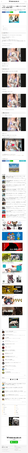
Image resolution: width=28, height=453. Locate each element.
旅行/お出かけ (5, 407)
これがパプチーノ (5, 27)
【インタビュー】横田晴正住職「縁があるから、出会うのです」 (12, 394)
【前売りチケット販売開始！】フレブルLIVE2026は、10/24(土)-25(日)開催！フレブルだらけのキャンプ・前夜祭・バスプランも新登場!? (15, 384)
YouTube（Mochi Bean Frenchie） (6, 87)
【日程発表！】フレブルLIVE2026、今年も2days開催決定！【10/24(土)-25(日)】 (14, 387)
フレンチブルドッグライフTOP (5, 449)
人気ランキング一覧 (24, 401)
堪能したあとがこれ (5, 29)
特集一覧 (25, 375)
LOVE (9, 3)
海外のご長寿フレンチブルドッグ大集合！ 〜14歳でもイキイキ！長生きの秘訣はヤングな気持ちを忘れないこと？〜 (15, 398)
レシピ (16, 407)
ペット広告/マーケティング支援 (18, 450)
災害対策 (17, 412)
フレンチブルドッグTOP (4, 3)
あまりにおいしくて (5, 28)
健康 (16, 410)
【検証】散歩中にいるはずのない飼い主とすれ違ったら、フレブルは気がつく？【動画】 (13, 155)
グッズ (4, 405)
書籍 (4, 412)
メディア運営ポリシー (17, 448)
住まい (4, 410)
